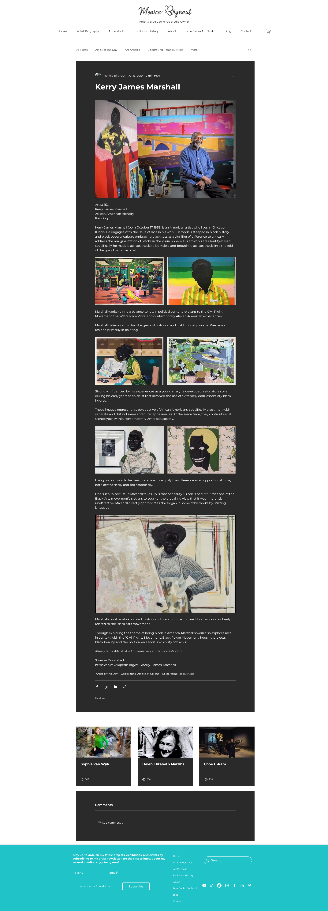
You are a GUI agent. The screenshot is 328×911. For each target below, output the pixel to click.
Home (176, 856)
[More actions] (233, 75)
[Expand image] (129, 281)
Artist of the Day (106, 49)
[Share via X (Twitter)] (106, 687)
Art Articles (132, 49)
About (176, 881)
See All (250, 719)
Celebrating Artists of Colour (140, 673)
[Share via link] (125, 687)
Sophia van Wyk (95, 764)
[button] (268, 31)
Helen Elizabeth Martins (163, 764)
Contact (177, 901)
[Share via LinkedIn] (115, 687)
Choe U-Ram (215, 764)
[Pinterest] (250, 885)
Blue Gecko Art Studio (185, 888)
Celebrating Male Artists (178, 673)
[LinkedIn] (242, 885)
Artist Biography (182, 862)
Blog (175, 894)
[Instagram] (227, 885)
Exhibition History (183, 875)
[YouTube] (204, 885)
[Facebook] (234, 885)
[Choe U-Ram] (227, 742)
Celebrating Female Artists (165, 49)
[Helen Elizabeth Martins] (165, 742)
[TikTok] (212, 885)
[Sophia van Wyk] (103, 742)
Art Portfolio (180, 869)
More (194, 49)
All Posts (82, 49)
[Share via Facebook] (97, 687)
